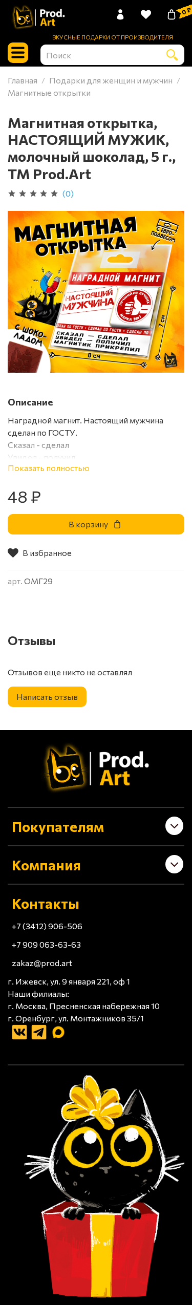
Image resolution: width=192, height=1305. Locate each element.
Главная (22, 80)
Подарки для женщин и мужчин (111, 80)
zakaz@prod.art (42, 963)
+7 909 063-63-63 (46, 944)
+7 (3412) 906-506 (47, 926)
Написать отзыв (47, 696)
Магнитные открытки (49, 92)
